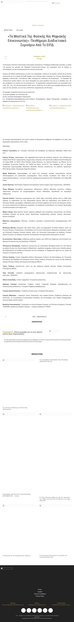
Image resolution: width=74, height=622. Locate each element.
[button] (37, 1)
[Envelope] (50, 610)
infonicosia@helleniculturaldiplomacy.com (13, 604)
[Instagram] (29, 610)
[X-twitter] (39, 610)
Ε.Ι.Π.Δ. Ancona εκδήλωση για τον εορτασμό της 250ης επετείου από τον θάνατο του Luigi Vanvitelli (55, 499)
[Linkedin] (34, 610)
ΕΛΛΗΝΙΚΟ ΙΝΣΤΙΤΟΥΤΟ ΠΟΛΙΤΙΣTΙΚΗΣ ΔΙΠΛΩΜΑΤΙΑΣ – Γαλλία (17, 495)
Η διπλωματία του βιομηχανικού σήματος (17, 555)
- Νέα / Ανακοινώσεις (39, 317)
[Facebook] (23, 610)
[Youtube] (45, 610)
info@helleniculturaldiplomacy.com (37, 604)
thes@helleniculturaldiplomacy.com (61, 604)
